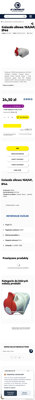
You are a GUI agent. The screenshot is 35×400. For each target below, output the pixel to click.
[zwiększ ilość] (12, 117)
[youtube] (19, 357)
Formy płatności (17, 165)
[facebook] (11, 357)
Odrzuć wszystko (24, 393)
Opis (17, 148)
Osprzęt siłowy (8, 21)
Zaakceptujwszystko (10, 393)
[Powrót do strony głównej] (1, 21)
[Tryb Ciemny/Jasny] (23, 357)
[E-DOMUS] (18, 7)
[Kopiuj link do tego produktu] (32, 23)
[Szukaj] (24, 16)
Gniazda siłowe (18, 21)
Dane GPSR (17, 170)
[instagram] (15, 357)
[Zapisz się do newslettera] (31, 351)
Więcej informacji (17, 154)
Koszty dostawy (17, 159)
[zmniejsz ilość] (4, 117)
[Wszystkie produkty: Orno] (28, 99)
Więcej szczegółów (8, 85)
